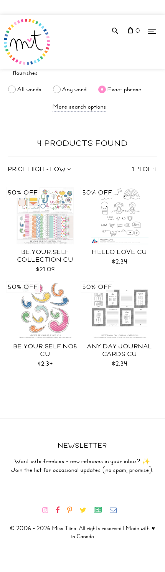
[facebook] (61, 510)
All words (29, 89)
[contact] (116, 510)
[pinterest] (72, 510)
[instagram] (48, 510)
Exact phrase (124, 89)
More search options (79, 106)
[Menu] (152, 31)
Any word (74, 89)
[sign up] (101, 510)
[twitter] (86, 510)
